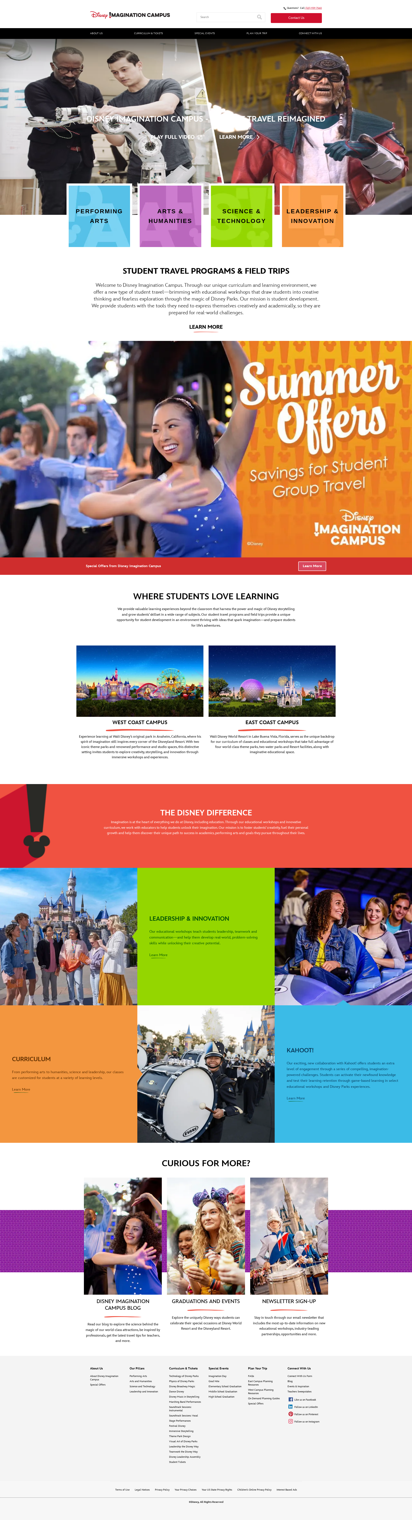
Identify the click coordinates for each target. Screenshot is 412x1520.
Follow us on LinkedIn (306, 1407)
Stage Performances (180, 1420)
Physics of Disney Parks (181, 1381)
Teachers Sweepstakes (300, 1391)
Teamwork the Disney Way (183, 1451)
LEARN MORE (236, 137)
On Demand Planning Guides (264, 1398)
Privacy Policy (162, 1489)
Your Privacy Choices (186, 1489)
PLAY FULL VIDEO (173, 137)
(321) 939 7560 (313, 8)
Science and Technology (142, 1386)
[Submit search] (260, 17)
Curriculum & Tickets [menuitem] (148, 33)
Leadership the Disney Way (183, 1446)
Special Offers (98, 1384)
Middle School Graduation (223, 1391)
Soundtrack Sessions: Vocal (183, 1415)
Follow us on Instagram (307, 1421)
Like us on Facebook (305, 1399)
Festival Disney (177, 1426)
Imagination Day (217, 1376)
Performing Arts (138, 1376)
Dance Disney (176, 1391)
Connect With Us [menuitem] (310, 33)
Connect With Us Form (300, 1376)
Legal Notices (142, 1489)
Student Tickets (177, 1462)
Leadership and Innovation (144, 1391)
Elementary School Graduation (225, 1386)
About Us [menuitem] (96, 33)
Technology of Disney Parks (184, 1376)
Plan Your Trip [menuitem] (257, 33)
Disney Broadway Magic (182, 1386)
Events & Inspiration (298, 1386)
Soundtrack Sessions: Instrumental (180, 1409)
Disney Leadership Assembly (184, 1457)
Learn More (312, 566)
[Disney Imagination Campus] (130, 15)
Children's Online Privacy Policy (254, 1489)
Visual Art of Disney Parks (183, 1441)
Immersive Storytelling (181, 1431)
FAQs (251, 1376)
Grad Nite (214, 1381)
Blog (290, 1381)
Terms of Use (122, 1489)
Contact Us (296, 18)
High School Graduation (221, 1396)
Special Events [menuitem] (205, 33)
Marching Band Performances (185, 1402)
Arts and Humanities (141, 1381)
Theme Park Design (180, 1436)
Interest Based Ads (287, 1489)
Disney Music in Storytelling (184, 1396)
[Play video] (403, 43)
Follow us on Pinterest (306, 1414)
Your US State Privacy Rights (217, 1489)
